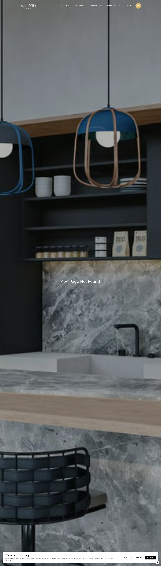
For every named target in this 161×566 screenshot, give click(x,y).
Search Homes (96, 6)
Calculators (79, 6)
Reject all (126, 557)
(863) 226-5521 (125, 6)
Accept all (150, 557)
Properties (65, 6)
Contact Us (110, 6)
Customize (138, 557)
